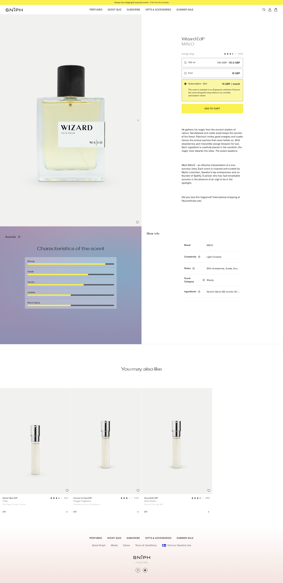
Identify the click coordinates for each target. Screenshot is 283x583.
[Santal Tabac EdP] (35, 441)
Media (114, 545)
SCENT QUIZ (115, 9)
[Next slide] (138, 120)
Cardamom (77, 504)
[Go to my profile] (270, 10)
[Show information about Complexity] (199, 257)
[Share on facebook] (138, 570)
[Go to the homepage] (14, 10)
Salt (161, 504)
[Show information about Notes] (194, 268)
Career (126, 545)
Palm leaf (155, 504)
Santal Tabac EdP (10, 498)
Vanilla (22, 504)
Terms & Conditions (146, 545)
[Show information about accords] (19, 237)
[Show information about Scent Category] (204, 280)
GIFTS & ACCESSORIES (158, 9)
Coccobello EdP (151, 498)
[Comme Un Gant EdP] (106, 441)
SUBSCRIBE (133, 9)
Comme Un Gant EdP (82, 498)
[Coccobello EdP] (177, 441)
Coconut (86, 504)
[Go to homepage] (141, 557)
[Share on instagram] (145, 570)
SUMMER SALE (184, 9)
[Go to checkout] (276, 10)
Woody (210, 280)
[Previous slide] (3, 120)
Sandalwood (239, 268)
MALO (210, 245)
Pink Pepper (7, 504)
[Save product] (137, 222)
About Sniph (99, 545)
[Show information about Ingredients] (199, 292)
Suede (229, 268)
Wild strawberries (216, 268)
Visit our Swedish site (179, 545)
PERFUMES (96, 9)
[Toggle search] (264, 10)
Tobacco (16, 504)
